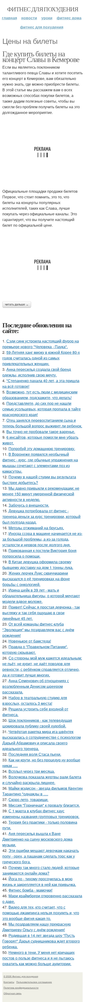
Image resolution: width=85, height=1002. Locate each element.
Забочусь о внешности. (28, 505)
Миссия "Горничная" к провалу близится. (44, 805)
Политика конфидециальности (21, 987)
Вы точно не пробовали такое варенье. (40, 431)
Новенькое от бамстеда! (29, 641)
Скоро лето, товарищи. (28, 799)
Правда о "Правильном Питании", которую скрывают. (35, 649)
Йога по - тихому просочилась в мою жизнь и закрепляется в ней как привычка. (39, 881)
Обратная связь (12, 993)
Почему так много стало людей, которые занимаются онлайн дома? (40, 870)
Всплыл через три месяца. (31, 771)
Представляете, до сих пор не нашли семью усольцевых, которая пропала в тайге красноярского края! (41, 409)
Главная (9, 18)
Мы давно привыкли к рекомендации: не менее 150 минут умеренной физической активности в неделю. (40, 493)
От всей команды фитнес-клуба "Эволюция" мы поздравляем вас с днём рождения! (38, 629)
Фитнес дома (69, 18)
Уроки (46, 18)
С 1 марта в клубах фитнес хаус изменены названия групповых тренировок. (40, 813)
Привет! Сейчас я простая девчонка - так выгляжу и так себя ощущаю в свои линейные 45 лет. (41, 612)
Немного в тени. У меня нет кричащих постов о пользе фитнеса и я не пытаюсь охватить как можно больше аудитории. (38, 958)
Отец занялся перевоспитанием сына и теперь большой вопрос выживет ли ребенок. (42, 423)
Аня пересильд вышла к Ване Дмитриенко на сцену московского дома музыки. (37, 839)
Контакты (9, 982)
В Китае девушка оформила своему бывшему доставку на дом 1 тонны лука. (37, 564)
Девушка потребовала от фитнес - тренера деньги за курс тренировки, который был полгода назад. (41, 516)
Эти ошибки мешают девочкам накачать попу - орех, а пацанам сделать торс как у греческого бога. (40, 856)
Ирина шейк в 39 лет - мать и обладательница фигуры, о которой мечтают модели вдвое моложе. (41, 595)
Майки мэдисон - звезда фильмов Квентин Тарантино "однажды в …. (42, 791)
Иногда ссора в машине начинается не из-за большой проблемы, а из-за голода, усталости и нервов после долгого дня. (42, 539)
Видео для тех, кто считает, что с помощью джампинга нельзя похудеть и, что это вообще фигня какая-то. (40, 912)
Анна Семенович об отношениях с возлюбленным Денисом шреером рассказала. (35, 686)
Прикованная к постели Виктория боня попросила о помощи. (39, 553)
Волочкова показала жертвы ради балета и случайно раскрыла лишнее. (41, 779)
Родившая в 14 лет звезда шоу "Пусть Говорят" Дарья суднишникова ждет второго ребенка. (41, 941)
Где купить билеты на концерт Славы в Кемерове (40, 56)
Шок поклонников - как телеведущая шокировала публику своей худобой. (37, 723)
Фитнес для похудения (42, 9)
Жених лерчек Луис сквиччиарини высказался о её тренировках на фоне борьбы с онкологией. (36, 578)
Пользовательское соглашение (34, 982)
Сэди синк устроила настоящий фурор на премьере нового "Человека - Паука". (40, 343)
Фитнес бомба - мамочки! (30, 890)
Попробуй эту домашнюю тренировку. (41, 448)
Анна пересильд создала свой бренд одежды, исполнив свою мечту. (36, 372)
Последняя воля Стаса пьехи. (34, 754)
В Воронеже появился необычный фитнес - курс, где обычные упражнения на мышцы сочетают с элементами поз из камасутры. (40, 462)
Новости (29, 18)
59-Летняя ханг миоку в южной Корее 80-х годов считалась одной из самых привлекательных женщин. (41, 358)
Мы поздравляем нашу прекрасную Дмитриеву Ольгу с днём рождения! (36, 926)
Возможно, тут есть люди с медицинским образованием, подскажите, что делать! (39, 394)
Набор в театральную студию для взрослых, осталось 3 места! (34, 700)
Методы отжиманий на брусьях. (36, 527)
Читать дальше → (17, 304)
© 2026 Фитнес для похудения (21, 976)
